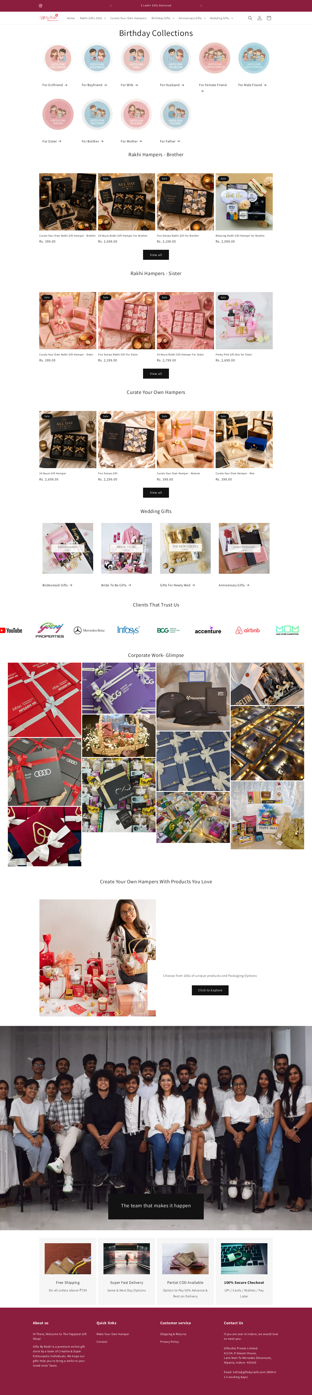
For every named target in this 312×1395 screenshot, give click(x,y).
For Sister (49, 141)
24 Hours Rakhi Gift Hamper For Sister (180, 354)
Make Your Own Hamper (113, 1334)
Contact (102, 1342)
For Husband (170, 85)
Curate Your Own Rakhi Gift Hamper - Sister (66, 354)
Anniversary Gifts (232, 585)
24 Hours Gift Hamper (52, 473)
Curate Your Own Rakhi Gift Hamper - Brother (67, 235)
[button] (92, 18)
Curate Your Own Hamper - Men (235, 473)
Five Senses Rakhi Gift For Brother (178, 235)
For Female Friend (213, 85)
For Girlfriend (52, 85)
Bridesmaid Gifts (55, 585)
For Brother (90, 141)
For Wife (127, 85)
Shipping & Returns (173, 1334)
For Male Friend (250, 85)
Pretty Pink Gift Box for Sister (234, 354)
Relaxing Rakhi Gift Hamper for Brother (240, 235)
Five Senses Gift (108, 473)
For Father (168, 141)
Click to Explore (210, 990)
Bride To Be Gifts (113, 585)
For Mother (129, 141)
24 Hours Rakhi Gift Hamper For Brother (123, 235)
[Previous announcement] (110, 6)
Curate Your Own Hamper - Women (178, 473)
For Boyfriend (92, 85)
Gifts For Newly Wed (175, 585)
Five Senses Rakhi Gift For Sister (118, 354)
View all (156, 255)
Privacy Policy (169, 1342)
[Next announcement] (201, 6)
